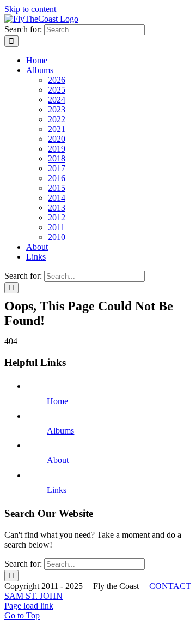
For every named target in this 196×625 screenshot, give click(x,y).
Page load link (28, 605)
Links (56, 490)
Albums (60, 430)
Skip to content (30, 9)
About (58, 460)
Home (57, 401)
